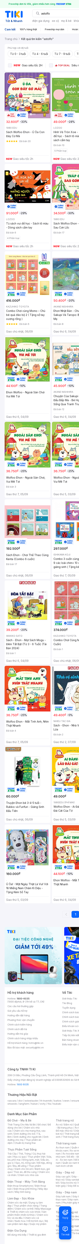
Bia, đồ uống (19, 1165)
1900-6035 (23, 998)
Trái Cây (12, 1153)
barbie (57, 1100)
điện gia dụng (40, 20)
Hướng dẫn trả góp (17, 1033)
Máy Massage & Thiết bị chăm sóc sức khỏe (29, 1210)
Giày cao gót (63, 1176)
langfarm (24, 1103)
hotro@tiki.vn (36, 1043)
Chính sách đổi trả (17, 1029)
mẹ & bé (66, 20)
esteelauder (31, 1100)
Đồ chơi (42, 1124)
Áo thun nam (63, 1147)
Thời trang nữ (65, 1120)
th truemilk (46, 1100)
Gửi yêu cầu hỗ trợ (17, 1010)
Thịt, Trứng (25, 1153)
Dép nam (73, 1199)
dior (20, 1100)
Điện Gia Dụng (16, 1230)
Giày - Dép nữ (65, 1172)
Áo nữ (59, 1124)
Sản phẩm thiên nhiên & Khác (26, 1213)
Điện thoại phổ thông (25, 1188)
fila (49, 1103)
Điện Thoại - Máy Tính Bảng (26, 1181)
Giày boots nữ (68, 1182)
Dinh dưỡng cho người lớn (28, 1136)
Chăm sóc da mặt (17, 1202)
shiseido (12, 1103)
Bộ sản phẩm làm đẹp (27, 1222)
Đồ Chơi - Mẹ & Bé (19, 1120)
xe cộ (55, 20)
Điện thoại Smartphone (20, 1185)
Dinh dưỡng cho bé (24, 1133)
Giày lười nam (63, 1196)
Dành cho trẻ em (24, 1169)
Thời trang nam (66, 1143)
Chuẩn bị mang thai (25, 1143)
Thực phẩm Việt (36, 1156)
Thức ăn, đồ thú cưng (25, 1172)
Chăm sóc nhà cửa (28, 1175)
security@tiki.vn (35, 1047)
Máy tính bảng (22, 1191)
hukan (34, 1103)
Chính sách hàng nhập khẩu (22, 1038)
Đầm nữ (68, 1124)
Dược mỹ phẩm (38, 1224)
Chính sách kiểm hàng (19, 1024)
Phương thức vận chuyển (21, 1020)
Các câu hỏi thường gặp (20, 1006)
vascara (11, 1100)
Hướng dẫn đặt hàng (18, 1015)
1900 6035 (23, 1084)
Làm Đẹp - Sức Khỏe (20, 1198)
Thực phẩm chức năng (26, 1205)
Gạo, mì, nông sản (25, 1162)
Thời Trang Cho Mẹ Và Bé (21, 1124)
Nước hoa (20, 1221)
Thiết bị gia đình (37, 1234)
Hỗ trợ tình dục (35, 1221)
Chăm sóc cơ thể (24, 1208)
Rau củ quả (19, 1156)
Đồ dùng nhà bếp (16, 1234)
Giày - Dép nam (66, 1192)
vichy (43, 1103)
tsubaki (57, 1103)
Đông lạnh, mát (30, 1159)
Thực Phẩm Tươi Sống (21, 1149)
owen (66, 1100)
